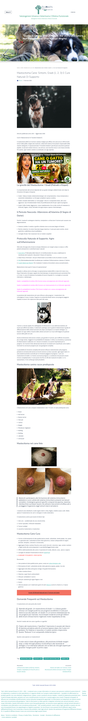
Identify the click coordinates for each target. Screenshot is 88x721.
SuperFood (47, 552)
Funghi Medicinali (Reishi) (25, 263)
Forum (73, 12)
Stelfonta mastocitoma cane (52, 658)
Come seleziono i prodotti (9, 717)
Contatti (42, 715)
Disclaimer (36, 715)
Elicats (20, 80)
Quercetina (21, 253)
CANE (22, 67)
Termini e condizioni (11, 715)
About (2, 715)
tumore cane (65, 658)
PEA (19, 260)
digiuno (49, 585)
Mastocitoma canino (26, 658)
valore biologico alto (55, 563)
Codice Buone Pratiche (84, 693)
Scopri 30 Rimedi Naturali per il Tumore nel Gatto (44, 593)
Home (18, 67)
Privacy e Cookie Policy (25, 715)
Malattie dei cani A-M (29, 67)
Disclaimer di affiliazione (53, 715)
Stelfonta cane (38, 658)
